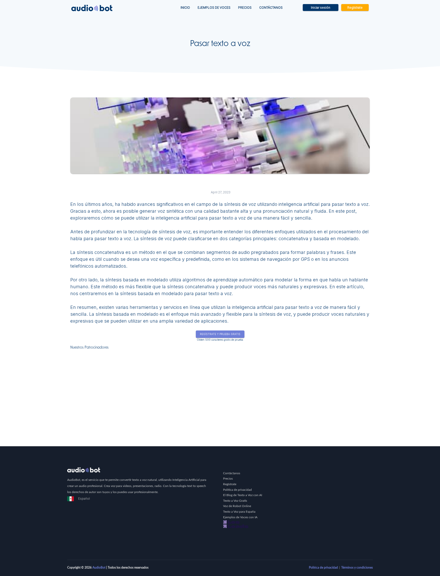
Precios (245, 7)
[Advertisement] (220, 387)
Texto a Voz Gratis (235, 500)
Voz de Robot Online (237, 506)
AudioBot (98, 567)
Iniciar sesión (320, 7)
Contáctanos (271, 7)
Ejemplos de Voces (214, 7)
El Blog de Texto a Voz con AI (242, 495)
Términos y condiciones (357, 567)
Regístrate (355, 7)
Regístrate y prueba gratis (220, 334)
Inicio (187, 7)
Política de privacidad (237, 489)
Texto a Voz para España (239, 511)
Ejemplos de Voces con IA (240, 517)
